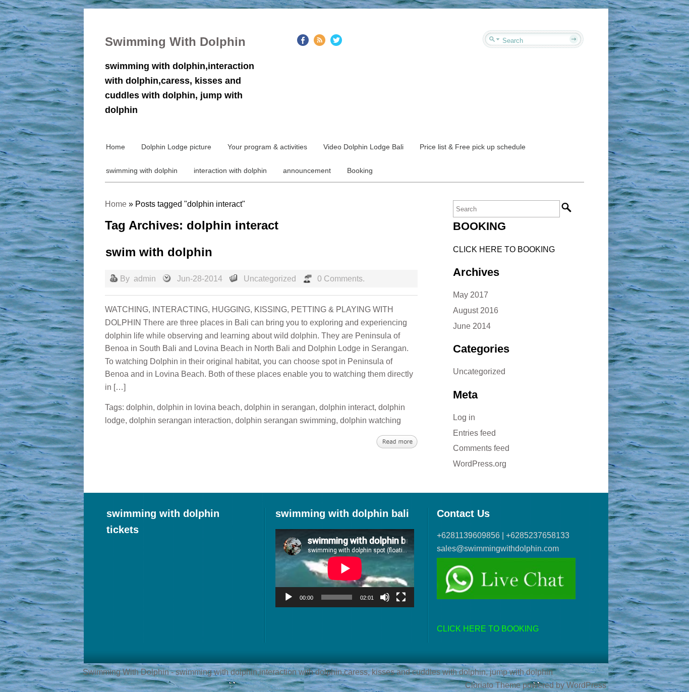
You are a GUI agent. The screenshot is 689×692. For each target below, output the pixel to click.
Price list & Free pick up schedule (473, 147)
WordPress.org (479, 463)
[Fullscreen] (401, 597)
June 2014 (472, 326)
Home (115, 147)
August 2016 (475, 310)
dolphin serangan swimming (285, 420)
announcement (307, 170)
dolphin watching (370, 420)
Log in (464, 417)
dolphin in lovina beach (198, 407)
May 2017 (470, 295)
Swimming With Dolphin (175, 41)
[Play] (288, 597)
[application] (344, 568)
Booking (360, 170)
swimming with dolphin (142, 170)
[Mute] (385, 597)
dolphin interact (346, 407)
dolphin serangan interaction (180, 420)
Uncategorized (270, 278)
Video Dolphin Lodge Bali (363, 147)
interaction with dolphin (230, 170)
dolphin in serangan (279, 407)
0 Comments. (341, 278)
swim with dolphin (158, 252)
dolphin (139, 407)
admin (145, 278)
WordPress (586, 685)
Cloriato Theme (493, 685)
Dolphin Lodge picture (176, 147)
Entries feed (474, 433)
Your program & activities (267, 147)
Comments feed (481, 448)
